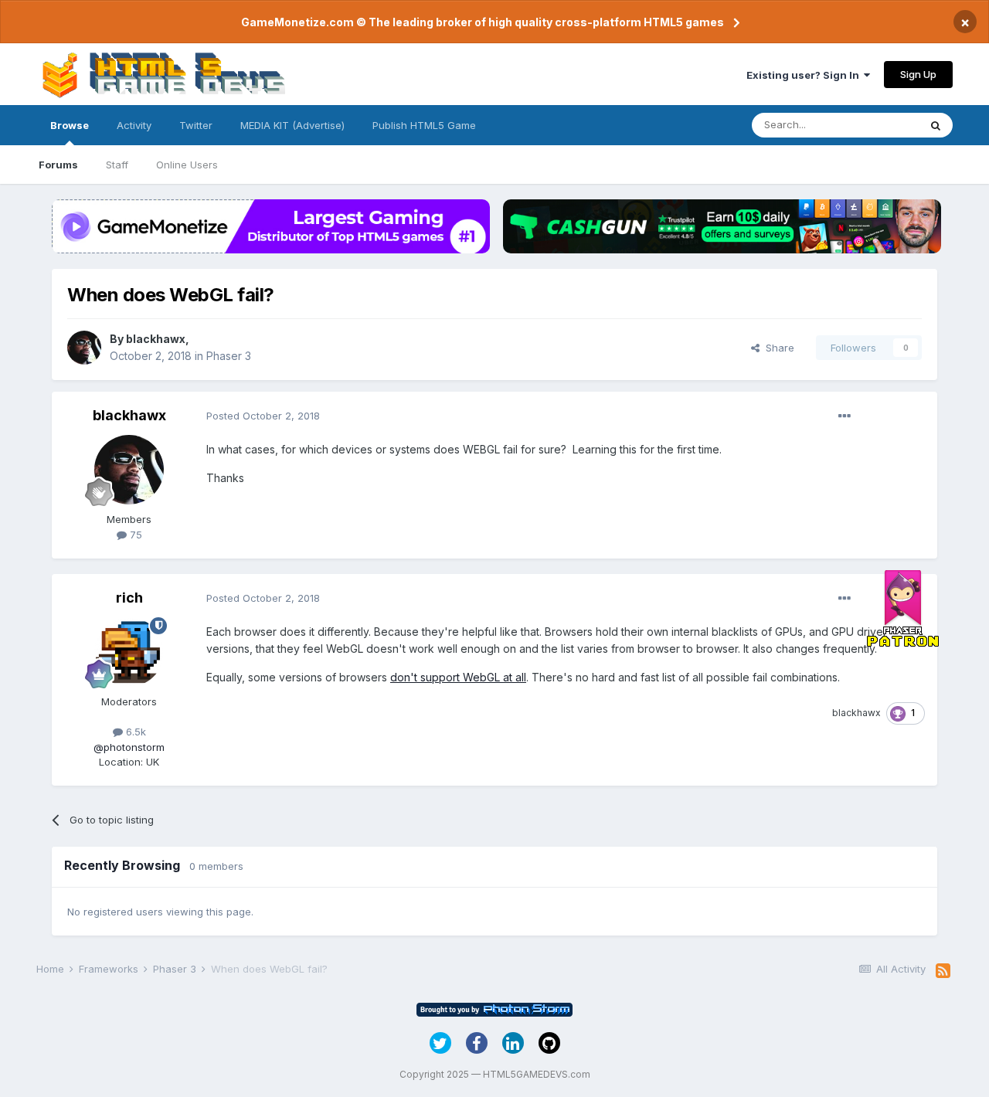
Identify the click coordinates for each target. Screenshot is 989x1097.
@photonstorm (129, 747)
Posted (263, 415)
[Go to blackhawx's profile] (84, 348)
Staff (117, 164)
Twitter (195, 125)
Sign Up (918, 74)
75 (134, 534)
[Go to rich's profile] (129, 652)
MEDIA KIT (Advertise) (292, 125)
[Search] (936, 125)
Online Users (187, 164)
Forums (58, 164)
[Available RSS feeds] (943, 971)
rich (129, 597)
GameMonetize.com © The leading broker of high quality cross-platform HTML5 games (482, 22)
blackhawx (155, 338)
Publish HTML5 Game (424, 125)
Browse (69, 125)
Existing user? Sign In (805, 75)
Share (777, 347)
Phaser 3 (228, 355)
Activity (134, 125)
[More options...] (844, 416)
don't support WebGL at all (458, 677)
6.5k (134, 731)
